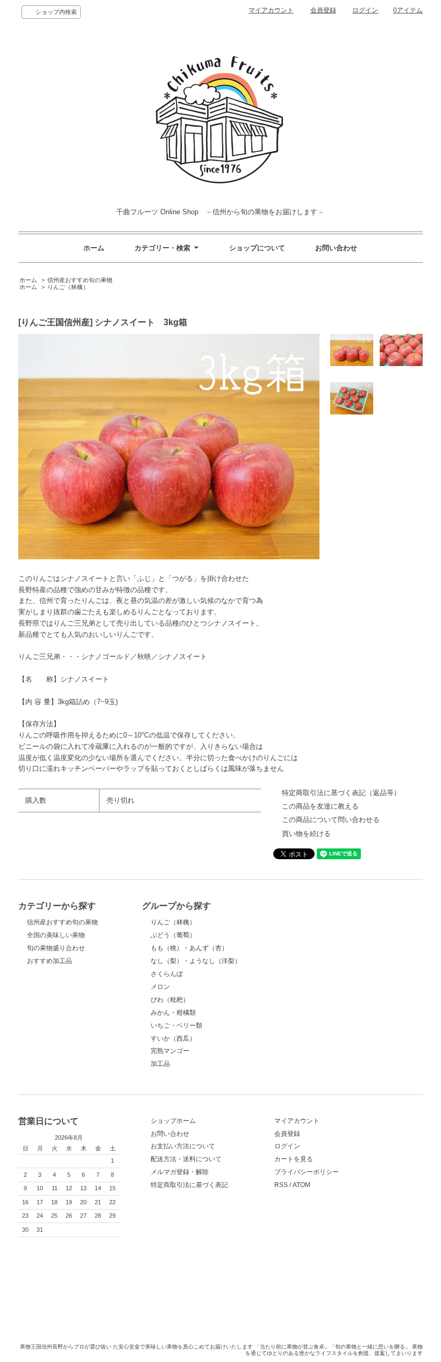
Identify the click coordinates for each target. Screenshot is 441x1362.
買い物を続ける (306, 834)
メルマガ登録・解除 (180, 1172)
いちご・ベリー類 (176, 1025)
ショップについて (257, 248)
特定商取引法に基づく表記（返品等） (341, 793)
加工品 (160, 1064)
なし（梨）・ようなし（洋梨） (196, 961)
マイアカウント (271, 10)
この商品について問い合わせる (331, 820)
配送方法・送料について (186, 1159)
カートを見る (293, 1159)
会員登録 (323, 10)
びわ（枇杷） (170, 999)
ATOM (301, 1185)
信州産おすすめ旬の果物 (79, 280)
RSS (281, 1185)
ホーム (93, 248)
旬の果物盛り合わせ (56, 948)
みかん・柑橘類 (173, 1012)
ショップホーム (173, 1121)
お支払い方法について (183, 1146)
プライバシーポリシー (306, 1172)
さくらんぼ (167, 974)
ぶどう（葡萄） (173, 935)
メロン (160, 987)
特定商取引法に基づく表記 (189, 1185)
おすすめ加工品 (49, 961)
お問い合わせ (336, 248)
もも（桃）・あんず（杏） (189, 948)
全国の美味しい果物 (56, 935)
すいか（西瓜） (173, 1038)
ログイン (365, 10)
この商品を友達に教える (320, 806)
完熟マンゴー (170, 1051)
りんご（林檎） (68, 287)
